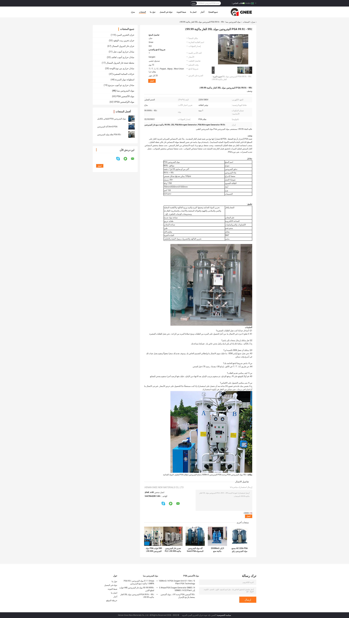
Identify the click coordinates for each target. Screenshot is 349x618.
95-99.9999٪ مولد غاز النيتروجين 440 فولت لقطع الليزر (136, 589)
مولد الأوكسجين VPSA (124, 102)
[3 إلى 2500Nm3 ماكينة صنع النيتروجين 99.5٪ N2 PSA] (217, 536)
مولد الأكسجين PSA (125, 96)
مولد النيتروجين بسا (233, 22)
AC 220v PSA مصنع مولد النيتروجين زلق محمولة (240, 549)
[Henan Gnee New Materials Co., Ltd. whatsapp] (127, 158)
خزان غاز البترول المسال (123, 46)
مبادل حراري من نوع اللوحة (121, 68)
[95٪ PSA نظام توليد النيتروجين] (131, 134)
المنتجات (142, 12)
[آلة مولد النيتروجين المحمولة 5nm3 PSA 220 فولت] (195, 536)
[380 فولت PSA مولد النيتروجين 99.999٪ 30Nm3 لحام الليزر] (153, 536)
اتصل (152, 81)
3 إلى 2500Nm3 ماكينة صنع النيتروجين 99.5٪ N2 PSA (217, 549)
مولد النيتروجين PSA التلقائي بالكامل (111, 119)
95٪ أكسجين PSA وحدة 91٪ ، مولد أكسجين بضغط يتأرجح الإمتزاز (178, 595)
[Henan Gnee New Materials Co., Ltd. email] (134, 158)
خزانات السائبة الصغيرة (123, 74)
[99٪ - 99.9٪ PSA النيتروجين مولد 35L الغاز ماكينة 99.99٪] (233, 49)
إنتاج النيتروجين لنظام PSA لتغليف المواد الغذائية (182, 475)
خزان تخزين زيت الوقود (123, 40)
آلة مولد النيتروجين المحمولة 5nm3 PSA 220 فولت (195, 549)
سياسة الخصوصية (224, 615)
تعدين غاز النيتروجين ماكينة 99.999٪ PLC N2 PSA (173, 549)
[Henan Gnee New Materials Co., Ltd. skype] (119, 158)
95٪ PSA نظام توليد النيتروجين (109, 134)
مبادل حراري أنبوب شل (123, 51)
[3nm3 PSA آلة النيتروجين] (131, 126)
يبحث (193, 3)
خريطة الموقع (111, 600)
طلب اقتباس (238, 3)
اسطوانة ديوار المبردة (124, 79)
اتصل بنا (193, 12)
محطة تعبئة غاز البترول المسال (120, 63)
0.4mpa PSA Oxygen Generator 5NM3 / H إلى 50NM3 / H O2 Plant (177, 589)
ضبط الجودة (181, 12)
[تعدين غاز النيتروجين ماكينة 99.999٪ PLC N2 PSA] (173, 536)
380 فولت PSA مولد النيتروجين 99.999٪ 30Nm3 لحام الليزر (154, 549)
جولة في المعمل (166, 12)
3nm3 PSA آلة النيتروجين (107, 127)
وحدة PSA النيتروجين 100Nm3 (213, 475)
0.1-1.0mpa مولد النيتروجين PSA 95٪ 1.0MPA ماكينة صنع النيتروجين (139, 582)
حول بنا (153, 12)
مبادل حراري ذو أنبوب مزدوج (121, 85)
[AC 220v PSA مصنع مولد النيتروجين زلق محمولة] (239, 536)
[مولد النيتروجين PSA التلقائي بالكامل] (131, 118)
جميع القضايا (213, 12)
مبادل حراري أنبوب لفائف (122, 57)
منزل (133, 12)
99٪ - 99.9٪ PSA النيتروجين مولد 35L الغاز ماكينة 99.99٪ (137, 595)
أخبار (202, 12)
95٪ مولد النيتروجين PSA (237, 475)
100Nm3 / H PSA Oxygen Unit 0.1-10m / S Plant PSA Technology (177, 582)
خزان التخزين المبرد (125, 35)
